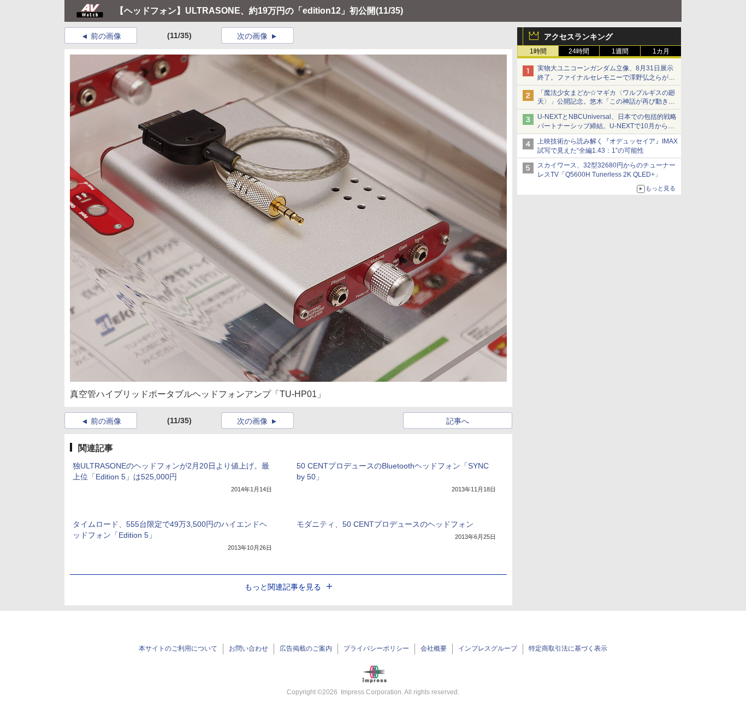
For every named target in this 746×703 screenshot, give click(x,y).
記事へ (457, 421)
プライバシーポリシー (376, 648)
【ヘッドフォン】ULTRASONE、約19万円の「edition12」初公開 (245, 10)
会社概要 (434, 648)
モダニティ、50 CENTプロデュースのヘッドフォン (385, 524)
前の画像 (106, 36)
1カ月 (661, 51)
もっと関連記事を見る (283, 586)
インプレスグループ (487, 648)
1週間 (620, 51)
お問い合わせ (248, 648)
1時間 (538, 51)
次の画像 (252, 36)
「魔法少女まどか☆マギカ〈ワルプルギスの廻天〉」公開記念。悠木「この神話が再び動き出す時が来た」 (606, 102)
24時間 (579, 51)
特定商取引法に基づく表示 (568, 648)
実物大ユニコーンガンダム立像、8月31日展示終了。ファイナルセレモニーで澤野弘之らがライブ (606, 77)
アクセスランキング (578, 36)
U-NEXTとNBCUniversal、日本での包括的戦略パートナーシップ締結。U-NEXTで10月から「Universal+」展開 (607, 126)
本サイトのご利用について (178, 648)
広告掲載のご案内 (306, 648)
